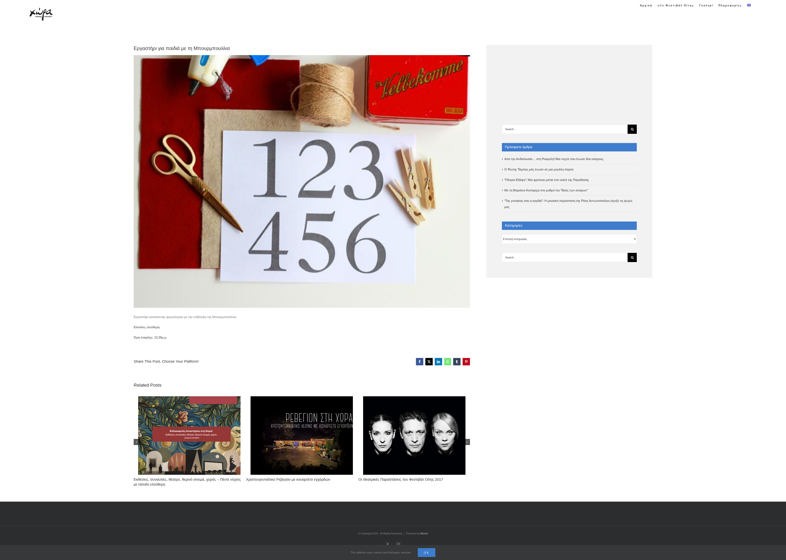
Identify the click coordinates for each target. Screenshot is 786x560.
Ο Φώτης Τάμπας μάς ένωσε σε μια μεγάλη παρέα (539, 169)
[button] (137, 442)
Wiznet (424, 533)
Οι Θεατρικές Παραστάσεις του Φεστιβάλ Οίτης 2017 (400, 479)
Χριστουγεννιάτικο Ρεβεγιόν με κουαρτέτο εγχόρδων (288, 479)
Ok (426, 552)
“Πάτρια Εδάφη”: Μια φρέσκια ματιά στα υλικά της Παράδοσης (546, 180)
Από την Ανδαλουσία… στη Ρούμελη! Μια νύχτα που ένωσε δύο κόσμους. (554, 159)
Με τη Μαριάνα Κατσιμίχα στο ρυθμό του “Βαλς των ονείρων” (546, 190)
